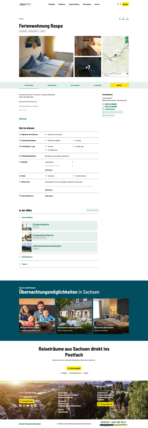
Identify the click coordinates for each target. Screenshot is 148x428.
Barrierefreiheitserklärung (105, 395)
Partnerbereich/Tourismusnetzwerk (69, 406)
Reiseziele (51, 4)
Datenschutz (37, 424)
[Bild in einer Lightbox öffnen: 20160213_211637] (88, 67)
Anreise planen (63, 392)
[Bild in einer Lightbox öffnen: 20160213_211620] (88, 46)
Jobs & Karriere (63, 412)
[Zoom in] (104, 38)
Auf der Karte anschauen (92, 210)
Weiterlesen (23, 119)
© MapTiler (111, 73)
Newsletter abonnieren (65, 397)
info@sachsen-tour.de (31, 396)
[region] (115, 56)
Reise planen (87, 4)
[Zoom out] (104, 40)
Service (97, 4)
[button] (144, 426)
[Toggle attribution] (127, 74)
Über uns (61, 409)
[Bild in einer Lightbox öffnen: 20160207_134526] (46, 56)
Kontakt (21, 424)
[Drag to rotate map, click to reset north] (104, 42)
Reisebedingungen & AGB (105, 397)
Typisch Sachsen (74, 4)
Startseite (21, 18)
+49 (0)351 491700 (30, 392)
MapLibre (106, 73)
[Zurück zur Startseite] (25, 4)
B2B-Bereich (62, 403)
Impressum (28, 424)
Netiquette (100, 399)
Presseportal (62, 401)
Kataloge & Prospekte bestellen (68, 395)
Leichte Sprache (102, 392)
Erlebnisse (62, 4)
